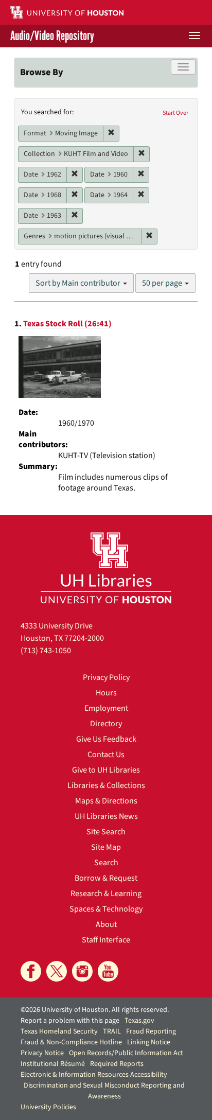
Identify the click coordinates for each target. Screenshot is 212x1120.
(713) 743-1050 (46, 650)
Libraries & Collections (106, 785)
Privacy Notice (42, 1053)
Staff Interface (106, 940)
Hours (106, 692)
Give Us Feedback (106, 739)
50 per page (163, 283)
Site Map (106, 847)
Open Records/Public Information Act (126, 1053)
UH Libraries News (106, 816)
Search (106, 862)
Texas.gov (139, 1021)
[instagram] (82, 971)
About (106, 924)
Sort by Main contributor (79, 283)
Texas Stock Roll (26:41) (67, 323)
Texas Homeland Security (59, 1031)
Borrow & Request (106, 878)
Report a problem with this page (70, 1021)
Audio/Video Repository (52, 36)
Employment (106, 708)
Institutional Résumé (53, 1064)
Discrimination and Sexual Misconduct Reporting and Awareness (104, 1090)
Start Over (175, 113)
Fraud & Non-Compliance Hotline (71, 1042)
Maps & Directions (106, 801)
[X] (56, 971)
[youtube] (108, 971)
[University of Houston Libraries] (106, 567)
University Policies (48, 1107)
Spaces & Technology (106, 909)
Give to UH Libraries (106, 770)
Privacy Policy (106, 677)
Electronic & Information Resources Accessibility (94, 1075)
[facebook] (31, 971)
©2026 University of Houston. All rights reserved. (95, 1010)
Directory (106, 723)
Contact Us (106, 754)
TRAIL (112, 1031)
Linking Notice (148, 1042)
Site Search (106, 831)
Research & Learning (106, 893)
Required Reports (117, 1064)
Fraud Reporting (151, 1031)
